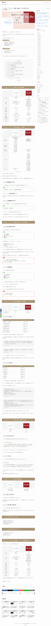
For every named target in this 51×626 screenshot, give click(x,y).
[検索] (48, 0)
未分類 (39, 75)
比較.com (4, 2)
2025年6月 (39, 41)
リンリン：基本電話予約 (11, 69)
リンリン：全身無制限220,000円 (43, 102)
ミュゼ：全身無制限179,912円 (42, 101)
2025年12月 (39, 36)
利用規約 (24, 623)
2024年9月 (39, 49)
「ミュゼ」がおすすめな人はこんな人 (43, 119)
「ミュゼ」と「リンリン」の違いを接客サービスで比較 (14, 70)
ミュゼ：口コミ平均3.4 (41, 109)
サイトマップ (31, 623)
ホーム (15, 623)
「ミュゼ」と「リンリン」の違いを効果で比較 (13, 77)
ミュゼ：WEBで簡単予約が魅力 (12, 68)
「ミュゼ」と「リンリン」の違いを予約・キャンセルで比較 (15, 67)
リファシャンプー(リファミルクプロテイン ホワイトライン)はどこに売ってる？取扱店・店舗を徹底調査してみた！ (43, 16)
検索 (48, 8)
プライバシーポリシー (19, 623)
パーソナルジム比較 (40, 72)
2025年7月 (39, 39)
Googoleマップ (7, 407)
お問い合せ (35, 623)
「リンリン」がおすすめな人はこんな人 (43, 120)
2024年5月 (39, 51)
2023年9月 (39, 59)
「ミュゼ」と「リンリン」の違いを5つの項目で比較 (13, 62)
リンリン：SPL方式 (10, 76)
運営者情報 (27, 623)
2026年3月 (39, 34)
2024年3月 (39, 54)
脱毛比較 (4, 586)
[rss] (47, 0)
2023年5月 (39, 64)
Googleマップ (7, 345)
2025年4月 (39, 44)
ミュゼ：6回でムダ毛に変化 (11, 78)
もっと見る (18, 80)
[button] (4, 590)
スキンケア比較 (40, 70)
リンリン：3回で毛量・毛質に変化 (43, 118)
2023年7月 (39, 61)
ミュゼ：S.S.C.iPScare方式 (11, 75)
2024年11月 (39, 46)
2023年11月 (39, 56)
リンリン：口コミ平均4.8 (42, 110)
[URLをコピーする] (32, 590)
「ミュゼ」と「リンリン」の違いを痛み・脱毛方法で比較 (14, 74)
